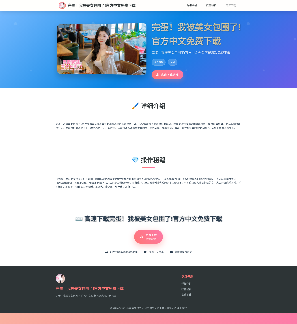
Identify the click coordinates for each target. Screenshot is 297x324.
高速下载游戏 (170, 75)
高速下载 (231, 5)
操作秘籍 (211, 5)
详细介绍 (192, 5)
